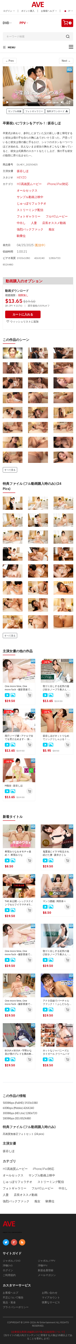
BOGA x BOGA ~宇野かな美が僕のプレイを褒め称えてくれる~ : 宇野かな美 (18, 1052)
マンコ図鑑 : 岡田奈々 (54, 901)
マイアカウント (51, 1297)
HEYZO (21, 177)
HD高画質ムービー (29, 184)
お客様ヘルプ (48, 10)
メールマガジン (47, 1275)
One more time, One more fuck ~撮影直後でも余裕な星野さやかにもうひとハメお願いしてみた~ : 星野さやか (19, 1002)
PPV (23, 23)
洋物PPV (42, 1265)
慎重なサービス (51, 1302)
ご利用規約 (9, 1275)
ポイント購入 (27, 10)
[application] (38, 86)
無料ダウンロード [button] (56, 111)
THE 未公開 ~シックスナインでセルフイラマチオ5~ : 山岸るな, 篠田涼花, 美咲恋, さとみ (19, 903)
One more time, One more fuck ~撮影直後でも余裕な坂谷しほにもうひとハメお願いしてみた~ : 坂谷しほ (18, 688)
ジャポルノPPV (46, 1260)
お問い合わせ (49, 1292)
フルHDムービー (57, 216)
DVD (6, 23)
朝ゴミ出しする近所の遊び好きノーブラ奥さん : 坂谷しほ (57, 688)
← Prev (10, 60)
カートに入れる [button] (23, 314)
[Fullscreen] (68, 102)
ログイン (8, 10)
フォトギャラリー (28, 216)
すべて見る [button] (9, 469)
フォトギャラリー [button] (34, 111)
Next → (66, 60)
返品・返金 (9, 1302)
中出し (21, 223)
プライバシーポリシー (16, 1307)
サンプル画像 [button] (14, 111)
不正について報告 (13, 1297)
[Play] (38, 86)
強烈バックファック (30, 229)
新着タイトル (13, 816)
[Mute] (62, 102)
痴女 (52, 229)
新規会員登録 (45, 1270)
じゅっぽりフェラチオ (31, 203)
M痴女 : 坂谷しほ (14, 785)
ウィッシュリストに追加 (24, 321)
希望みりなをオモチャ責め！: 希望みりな (18, 853)
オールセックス (27, 190)
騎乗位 (21, 236)
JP (69, 10)
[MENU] (71, 47)
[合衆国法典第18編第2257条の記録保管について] (38, 1331)
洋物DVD (8, 1265)
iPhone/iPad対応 (57, 184)
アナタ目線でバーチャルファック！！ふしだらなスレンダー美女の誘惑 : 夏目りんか (57, 1002)
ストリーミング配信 (30, 210)
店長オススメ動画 (54, 223)
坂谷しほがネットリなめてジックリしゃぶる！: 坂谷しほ (56, 737)
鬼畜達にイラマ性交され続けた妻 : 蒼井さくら (56, 853)
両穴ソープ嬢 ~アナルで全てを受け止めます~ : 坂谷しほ (19, 737)
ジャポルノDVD (11, 1260)
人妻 (34, 223)
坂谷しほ (23, 171)
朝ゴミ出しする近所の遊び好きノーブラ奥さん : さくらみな (57, 952)
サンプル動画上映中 (30, 197)
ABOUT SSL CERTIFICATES (12, 1232)
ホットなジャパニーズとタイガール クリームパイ (56, 1052)
